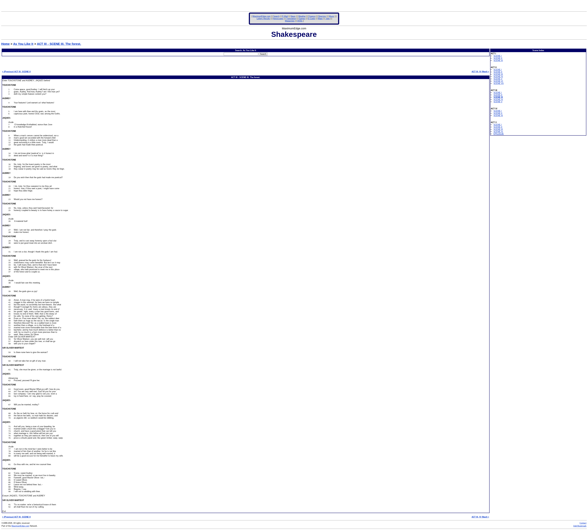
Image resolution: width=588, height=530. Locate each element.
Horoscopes (278, 18)
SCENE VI (498, 81)
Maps (320, 18)
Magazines (290, 21)
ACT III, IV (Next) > (480, 71)
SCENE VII (499, 83)
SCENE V (498, 79)
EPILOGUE (499, 134)
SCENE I (498, 56)
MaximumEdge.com (261, 16)
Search (276, 16)
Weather (302, 16)
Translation (291, 18)
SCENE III (498, 60)
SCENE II (498, 58)
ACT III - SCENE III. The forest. (59, 44)
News (293, 16)
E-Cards (311, 18)
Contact (583, 523)
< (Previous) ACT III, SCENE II (16, 71)
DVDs (300, 21)
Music (331, 16)
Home (5, 44)
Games (302, 18)
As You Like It (23, 44)
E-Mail (285, 16)
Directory (322, 16)
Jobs (328, 18)
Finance (311, 16)
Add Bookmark (579, 526)
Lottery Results (263, 18)
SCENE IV (498, 76)
